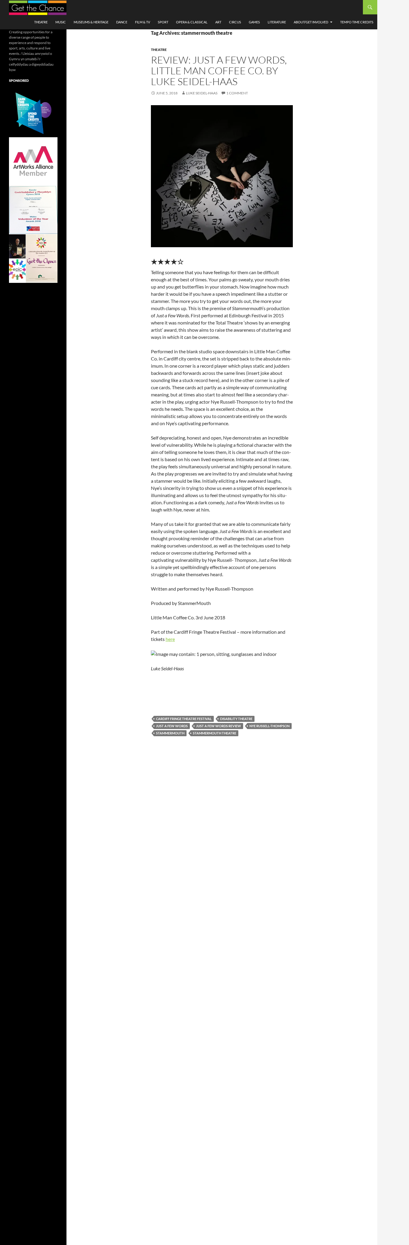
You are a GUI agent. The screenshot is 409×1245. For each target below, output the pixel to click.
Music (60, 22)
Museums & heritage (91, 22)
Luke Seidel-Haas (201, 93)
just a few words (172, 726)
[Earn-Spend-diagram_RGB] (33, 112)
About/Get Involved (311, 22)
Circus (235, 22)
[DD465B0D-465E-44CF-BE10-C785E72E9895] (33, 258)
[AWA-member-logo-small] (33, 161)
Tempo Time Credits (356, 22)
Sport (163, 22)
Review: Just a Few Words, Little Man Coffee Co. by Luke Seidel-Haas (219, 70)
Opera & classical (191, 22)
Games (254, 22)
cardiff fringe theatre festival (184, 719)
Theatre (41, 22)
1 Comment (237, 93)
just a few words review (218, 726)
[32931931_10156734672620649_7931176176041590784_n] (33, 209)
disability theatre (236, 719)
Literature (277, 22)
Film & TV (142, 22)
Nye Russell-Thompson (269, 726)
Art (218, 22)
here (170, 639)
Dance (121, 22)
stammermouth (170, 733)
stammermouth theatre (214, 733)
